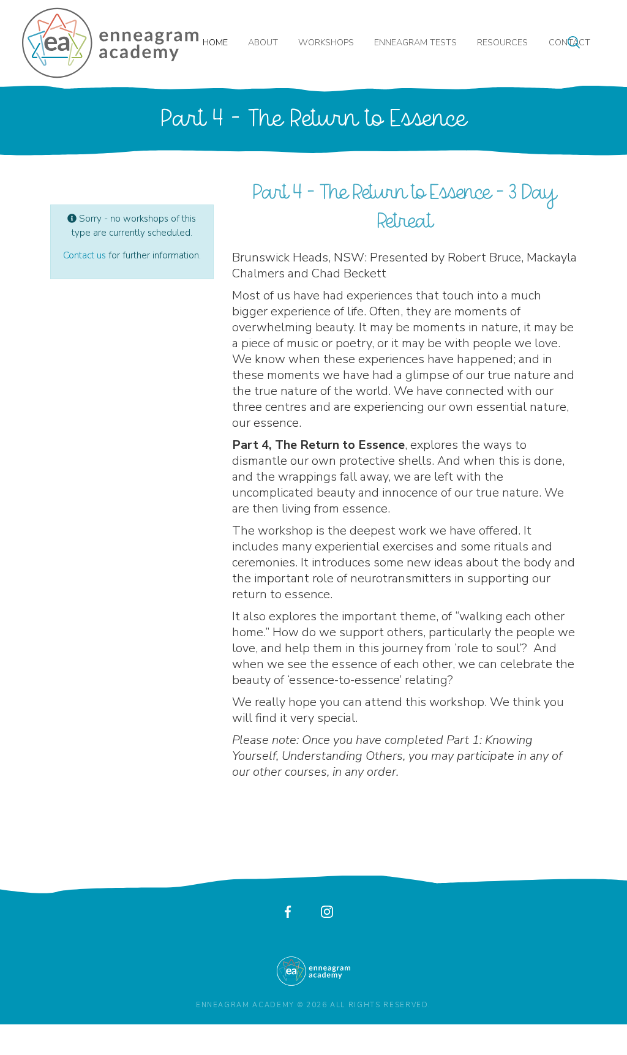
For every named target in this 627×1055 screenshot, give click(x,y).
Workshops (326, 42)
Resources (502, 42)
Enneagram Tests (415, 42)
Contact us (84, 255)
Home (215, 42)
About (263, 42)
